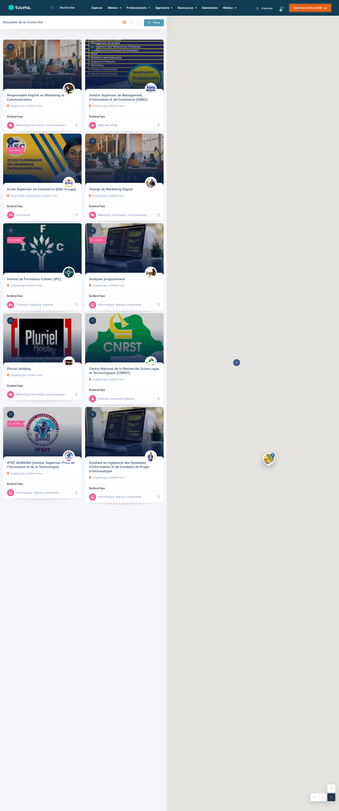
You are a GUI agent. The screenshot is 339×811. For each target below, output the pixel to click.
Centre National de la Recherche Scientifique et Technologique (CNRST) (124, 371)
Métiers (113, 7)
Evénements (210, 7)
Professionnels (137, 7)
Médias (228, 7)
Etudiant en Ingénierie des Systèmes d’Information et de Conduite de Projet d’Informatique (119, 467)
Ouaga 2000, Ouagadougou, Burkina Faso (33, 195)
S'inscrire (266, 8)
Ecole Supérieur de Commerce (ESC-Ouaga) (41, 189)
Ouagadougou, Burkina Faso (26, 105)
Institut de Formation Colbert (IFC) (34, 279)
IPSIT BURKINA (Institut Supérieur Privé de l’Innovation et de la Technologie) (41, 465)
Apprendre (162, 7)
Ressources (185, 7)
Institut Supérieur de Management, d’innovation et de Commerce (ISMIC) (118, 97)
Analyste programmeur (107, 279)
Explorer (97, 7)
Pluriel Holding (18, 369)
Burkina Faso (15, 116)
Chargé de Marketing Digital (111, 189)
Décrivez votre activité (308, 7)
